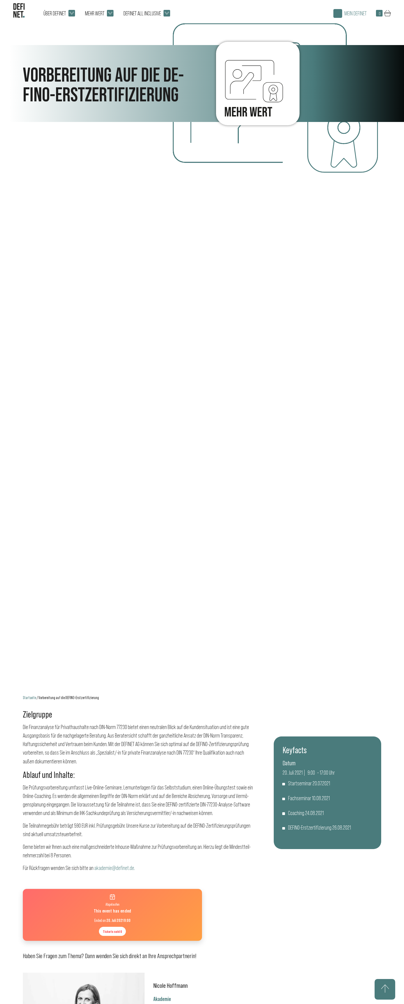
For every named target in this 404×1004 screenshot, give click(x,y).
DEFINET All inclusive (142, 13)
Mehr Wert (94, 13)
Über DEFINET (54, 13)
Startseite (29, 697)
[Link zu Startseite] (19, 10)
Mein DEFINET (355, 13)
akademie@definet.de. (115, 868)
